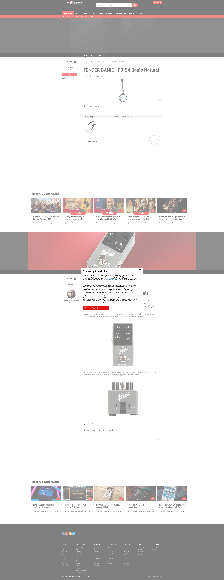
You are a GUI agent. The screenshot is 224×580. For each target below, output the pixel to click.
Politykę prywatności (113, 279)
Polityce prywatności (114, 302)
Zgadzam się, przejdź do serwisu (96, 308)
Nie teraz (114, 308)
